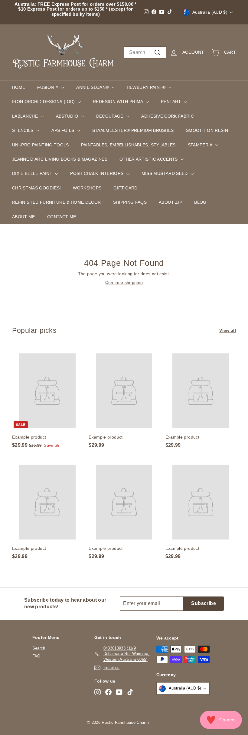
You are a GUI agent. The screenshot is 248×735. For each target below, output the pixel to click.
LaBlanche (25, 116)
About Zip (170, 202)
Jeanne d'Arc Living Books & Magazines (59, 159)
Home (18, 87)
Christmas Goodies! (36, 187)
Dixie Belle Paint (33, 173)
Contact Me (61, 216)
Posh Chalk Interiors (97, 173)
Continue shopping (124, 282)
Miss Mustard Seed (165, 173)
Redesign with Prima (118, 101)
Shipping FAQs (130, 202)
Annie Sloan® (93, 87)
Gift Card (125, 187)
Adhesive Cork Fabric (167, 116)
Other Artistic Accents (149, 159)
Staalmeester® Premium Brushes (133, 130)
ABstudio (68, 116)
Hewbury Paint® (147, 87)
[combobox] (145, 52)
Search (38, 648)
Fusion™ (48, 87)
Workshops (87, 187)
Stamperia (201, 144)
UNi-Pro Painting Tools (40, 144)
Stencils (23, 130)
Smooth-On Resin (207, 130)
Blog (200, 202)
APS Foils (63, 130)
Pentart (171, 101)
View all (227, 330)
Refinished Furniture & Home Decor (56, 202)
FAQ (36, 656)
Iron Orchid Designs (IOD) (44, 101)
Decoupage (110, 116)
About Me (23, 216)
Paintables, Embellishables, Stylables (128, 144)
